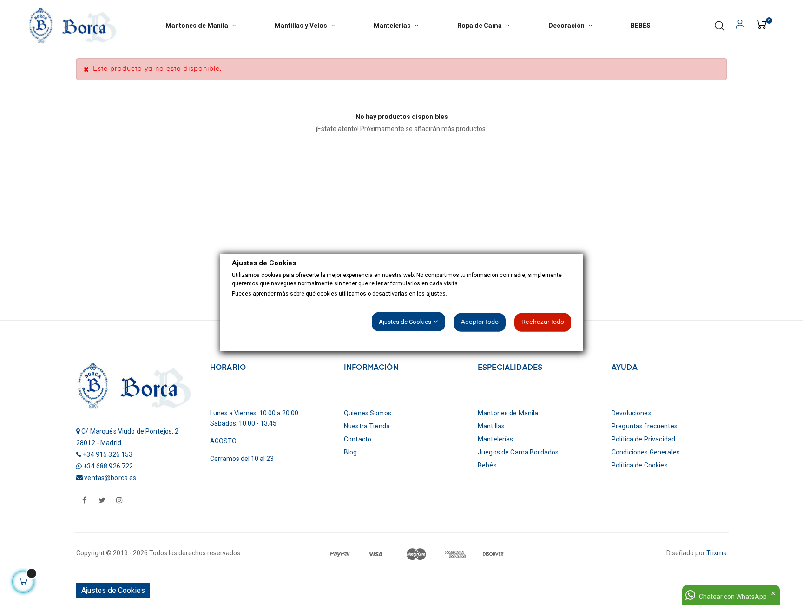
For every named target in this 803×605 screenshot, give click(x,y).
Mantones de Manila (508, 413)
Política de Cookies (640, 465)
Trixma (716, 553)
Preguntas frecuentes (645, 426)
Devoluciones (632, 413)
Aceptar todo (480, 322)
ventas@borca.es (110, 477)
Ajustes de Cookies (113, 590)
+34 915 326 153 (107, 454)
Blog (350, 452)
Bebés (487, 465)
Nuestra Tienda (367, 426)
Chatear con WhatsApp (733, 596)
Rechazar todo (542, 322)
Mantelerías (495, 439)
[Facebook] (84, 501)
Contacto (357, 439)
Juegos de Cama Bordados (518, 452)
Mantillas (491, 426)
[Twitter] (102, 501)
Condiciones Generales (646, 452)
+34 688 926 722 (108, 466)
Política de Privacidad (643, 439)
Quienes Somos (367, 413)
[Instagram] (119, 501)
